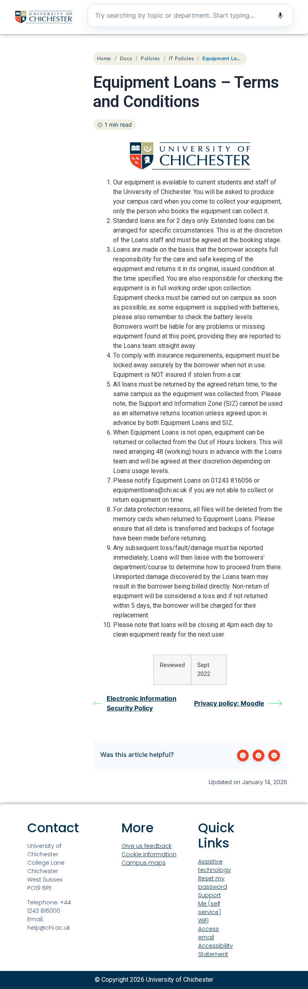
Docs (126, 58)
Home (104, 58)
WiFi (203, 920)
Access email (208, 933)
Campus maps (144, 863)
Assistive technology (214, 866)
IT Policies (181, 58)
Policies (150, 58)
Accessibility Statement (215, 950)
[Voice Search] (280, 15)
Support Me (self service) (209, 903)
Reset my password (212, 882)
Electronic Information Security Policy (141, 703)
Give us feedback (147, 846)
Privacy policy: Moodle (229, 703)
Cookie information (149, 854)
